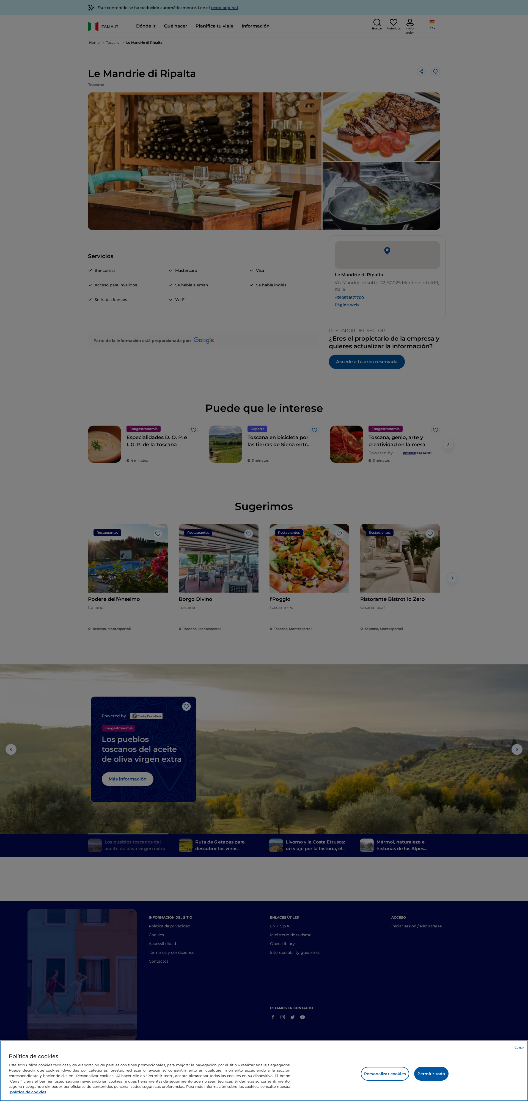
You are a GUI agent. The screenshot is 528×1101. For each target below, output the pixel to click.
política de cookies (28, 1091)
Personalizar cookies (385, 1073)
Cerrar (519, 1048)
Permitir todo (431, 1073)
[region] (264, 1070)
